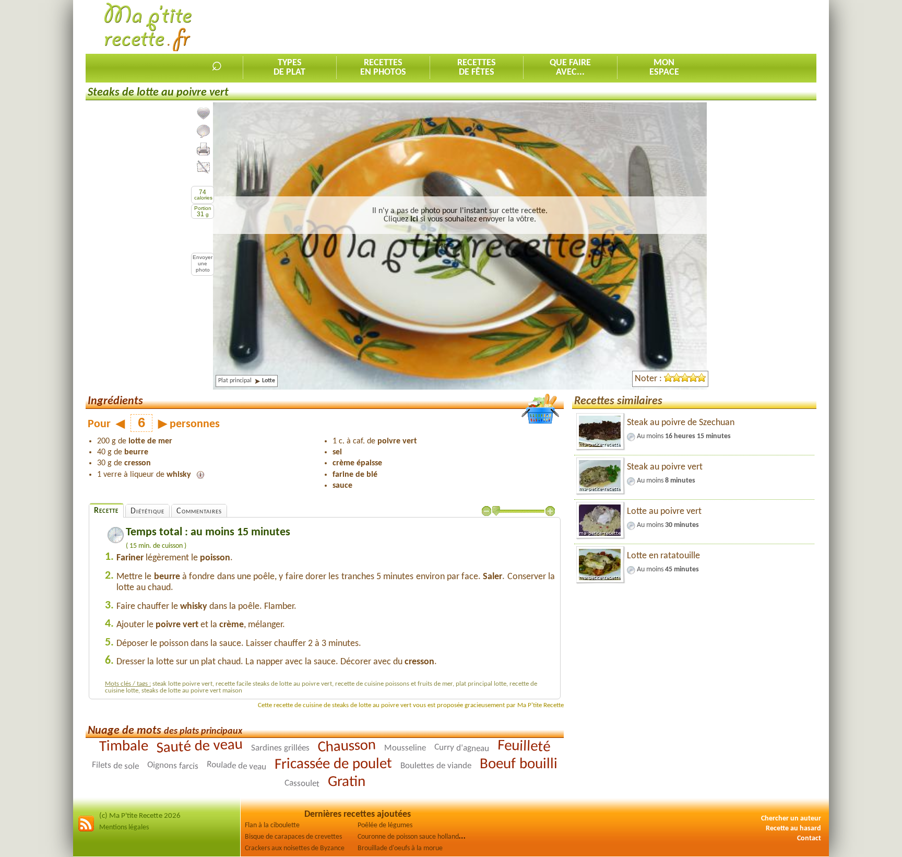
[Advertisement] (626, 26)
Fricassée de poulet (333, 764)
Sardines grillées (280, 748)
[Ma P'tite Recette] (148, 27)
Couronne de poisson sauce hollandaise (414, 837)
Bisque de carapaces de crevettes (293, 837)
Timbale (123, 747)
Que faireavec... (570, 67)
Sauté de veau (199, 746)
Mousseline (405, 748)
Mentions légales (124, 827)
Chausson (346, 746)
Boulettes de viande (435, 765)
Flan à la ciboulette (272, 825)
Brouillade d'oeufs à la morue (400, 848)
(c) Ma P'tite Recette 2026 (140, 816)
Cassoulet (301, 784)
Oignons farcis (172, 766)
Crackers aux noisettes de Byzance (295, 848)
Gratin (346, 782)
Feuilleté (524, 746)
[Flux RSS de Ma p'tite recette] (86, 830)
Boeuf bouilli (518, 764)
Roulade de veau (237, 766)
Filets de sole (115, 766)
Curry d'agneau (461, 748)
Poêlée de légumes (385, 825)
